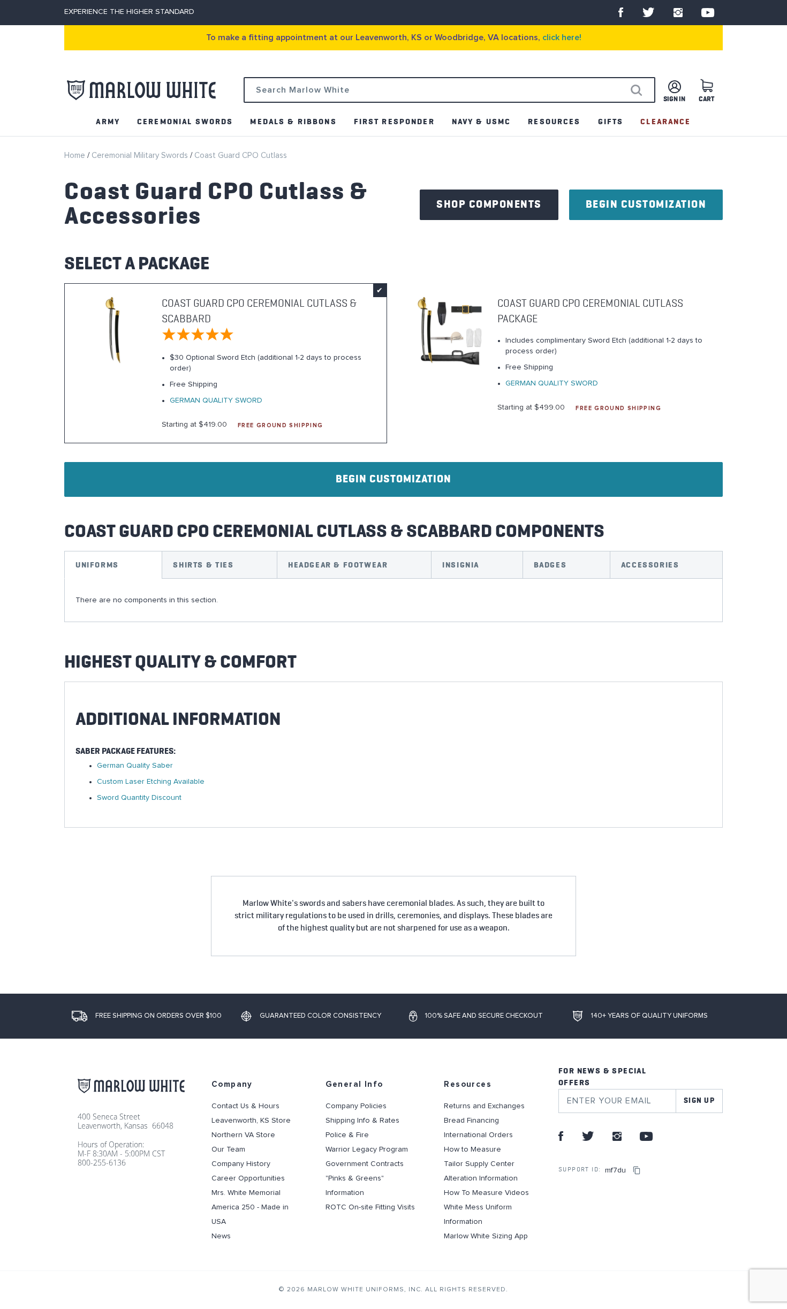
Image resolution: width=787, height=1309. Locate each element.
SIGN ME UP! (498, 698)
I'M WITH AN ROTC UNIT (498, 742)
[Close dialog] (590, 568)
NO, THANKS (498, 774)
